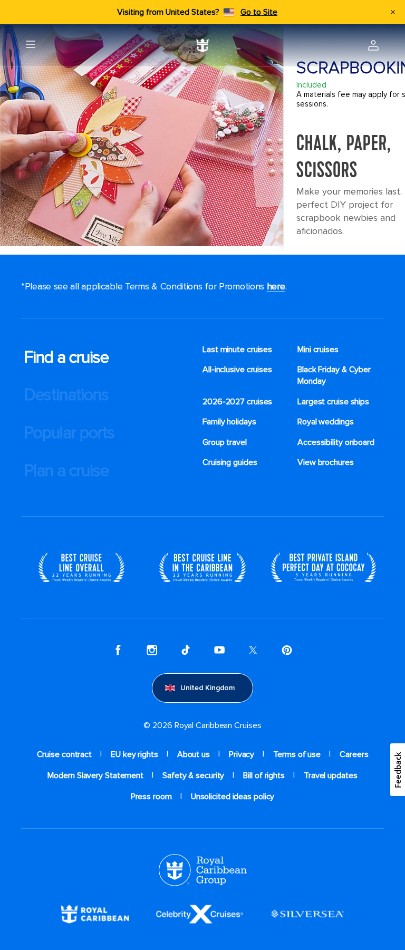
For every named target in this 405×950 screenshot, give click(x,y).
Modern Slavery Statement (95, 775)
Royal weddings (325, 421)
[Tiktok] (185, 650)
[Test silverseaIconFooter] (307, 913)
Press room (151, 796)
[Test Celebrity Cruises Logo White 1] (199, 913)
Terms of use (297, 754)
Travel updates (331, 775)
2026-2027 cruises (237, 401)
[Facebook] (118, 650)
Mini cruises (318, 349)
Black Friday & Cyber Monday (334, 375)
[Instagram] (152, 650)
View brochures (325, 462)
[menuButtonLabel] (30, 45)
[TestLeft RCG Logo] (203, 870)
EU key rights (134, 754)
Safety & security (193, 775)
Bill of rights (264, 775)
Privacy (241, 754)
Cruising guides (229, 462)
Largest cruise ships (333, 401)
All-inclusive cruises (237, 369)
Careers (354, 754)
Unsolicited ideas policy (233, 796)
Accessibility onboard (335, 442)
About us (193, 754)
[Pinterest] (287, 650)
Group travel (224, 442)
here (276, 286)
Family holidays (229, 421)
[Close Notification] (393, 12)
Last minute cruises (237, 349)
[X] (253, 650)
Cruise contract (64, 754)
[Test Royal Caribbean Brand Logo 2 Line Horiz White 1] (95, 913)
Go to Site (258, 12)
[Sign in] (373, 45)
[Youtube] (219, 650)
